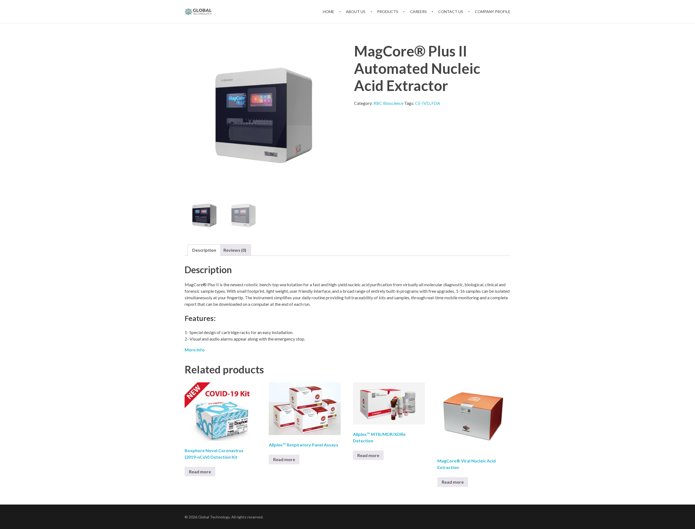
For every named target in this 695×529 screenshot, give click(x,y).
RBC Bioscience (388, 103)
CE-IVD (422, 103)
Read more (200, 471)
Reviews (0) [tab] (234, 250)
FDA (435, 103)
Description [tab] (204, 250)
